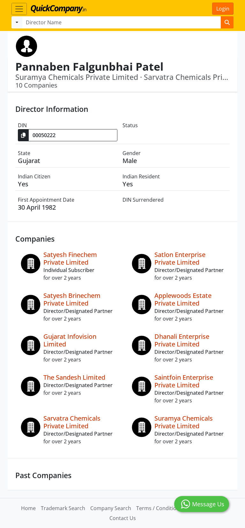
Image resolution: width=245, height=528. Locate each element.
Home (28, 508)
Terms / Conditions (159, 508)
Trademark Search (63, 508)
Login (222, 8)
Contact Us (122, 518)
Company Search (110, 508)
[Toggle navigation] (19, 9)
